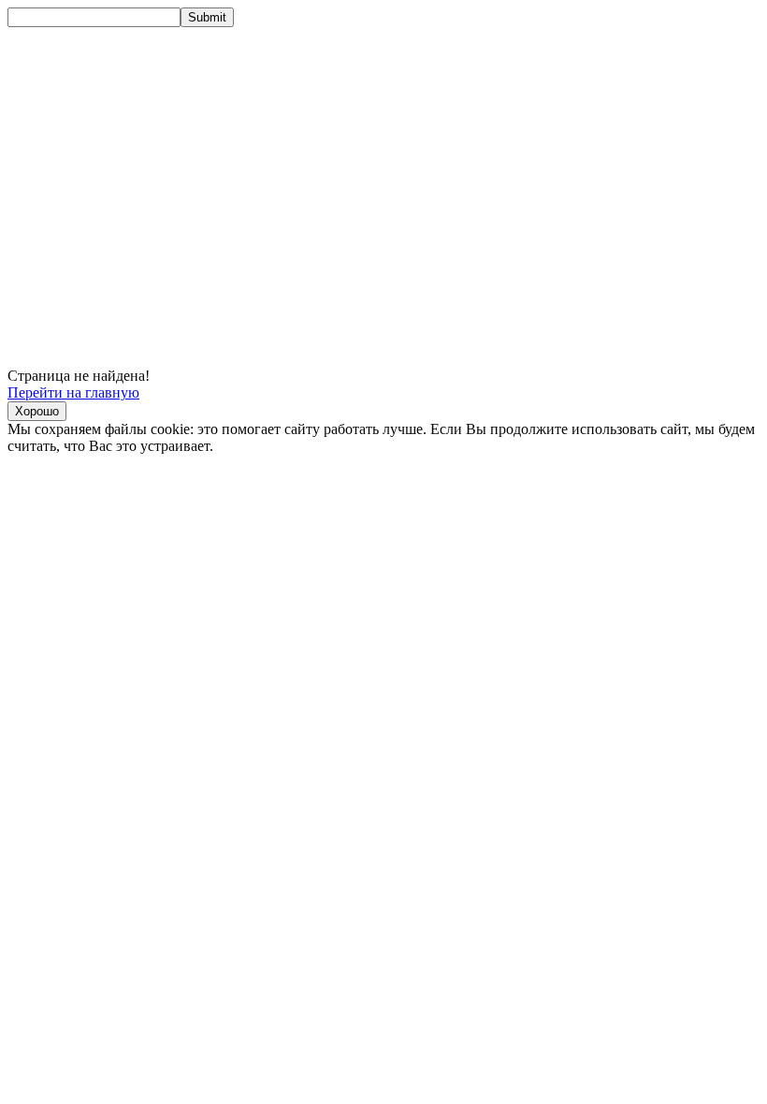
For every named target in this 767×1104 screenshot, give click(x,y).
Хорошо (37, 411)
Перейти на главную (73, 392)
